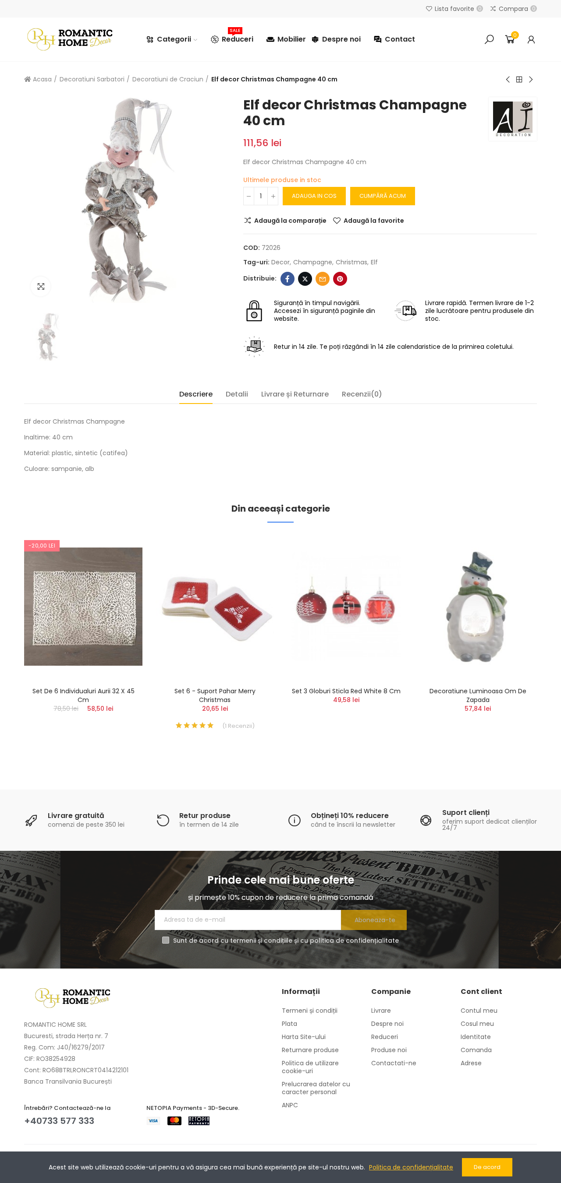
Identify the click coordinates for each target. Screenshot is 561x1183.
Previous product (508, 79)
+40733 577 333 (59, 1121)
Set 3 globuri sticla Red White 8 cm (346, 691)
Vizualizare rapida (120, 583)
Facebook (287, 279)
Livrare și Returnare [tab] (295, 394)
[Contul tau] (531, 39)
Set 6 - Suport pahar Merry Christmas (215, 695)
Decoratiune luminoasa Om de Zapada (478, 695)
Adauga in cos (314, 196)
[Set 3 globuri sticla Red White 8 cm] (346, 607)
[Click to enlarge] (40, 286)
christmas (351, 262)
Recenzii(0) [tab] (362, 394)
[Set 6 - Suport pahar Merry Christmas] (215, 607)
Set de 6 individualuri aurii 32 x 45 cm (83, 695)
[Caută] (489, 39)
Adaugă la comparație (290, 220)
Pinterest (340, 279)
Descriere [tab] (196, 394)
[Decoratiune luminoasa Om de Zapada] (478, 607)
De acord (487, 1167)
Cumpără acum (382, 196)
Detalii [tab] (237, 394)
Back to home (519, 79)
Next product (530, 79)
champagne (312, 262)
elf (374, 262)
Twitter (305, 279)
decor (280, 262)
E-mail (323, 279)
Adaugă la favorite (374, 220)
